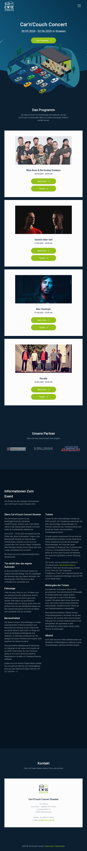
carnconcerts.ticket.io (67, 565)
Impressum (49, 846)
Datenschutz (60, 846)
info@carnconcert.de (46, 820)
